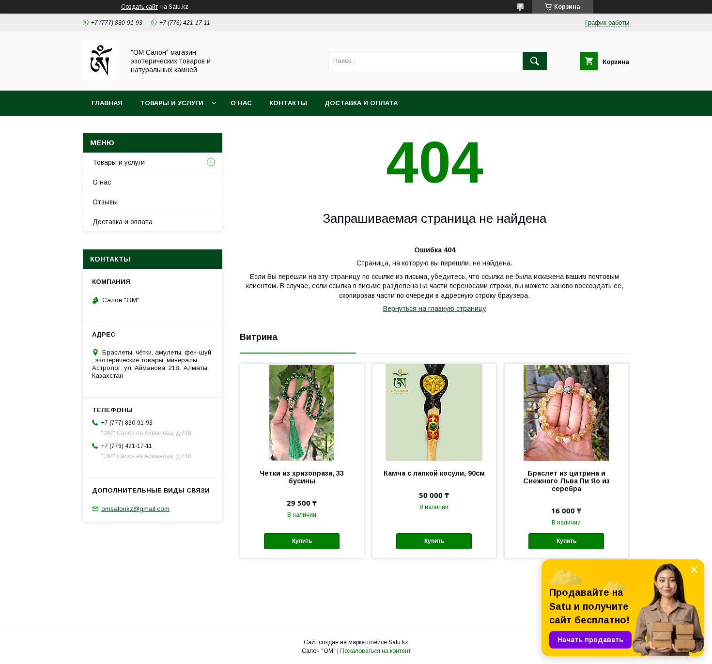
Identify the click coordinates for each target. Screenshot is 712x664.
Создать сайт (139, 6)
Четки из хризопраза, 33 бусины (302, 477)
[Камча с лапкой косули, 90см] (434, 412)
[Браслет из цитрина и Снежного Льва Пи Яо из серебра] (566, 412)
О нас (241, 103)
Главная (107, 103)
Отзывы (105, 202)
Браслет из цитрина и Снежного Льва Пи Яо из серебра (566, 481)
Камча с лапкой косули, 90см (434, 473)
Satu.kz (398, 642)
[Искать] (535, 61)
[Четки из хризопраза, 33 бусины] (302, 412)
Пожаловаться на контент (375, 651)
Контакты (288, 103)
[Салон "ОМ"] (101, 78)
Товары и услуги (171, 103)
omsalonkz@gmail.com (135, 508)
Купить (302, 541)
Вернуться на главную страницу (434, 308)
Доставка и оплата (361, 103)
